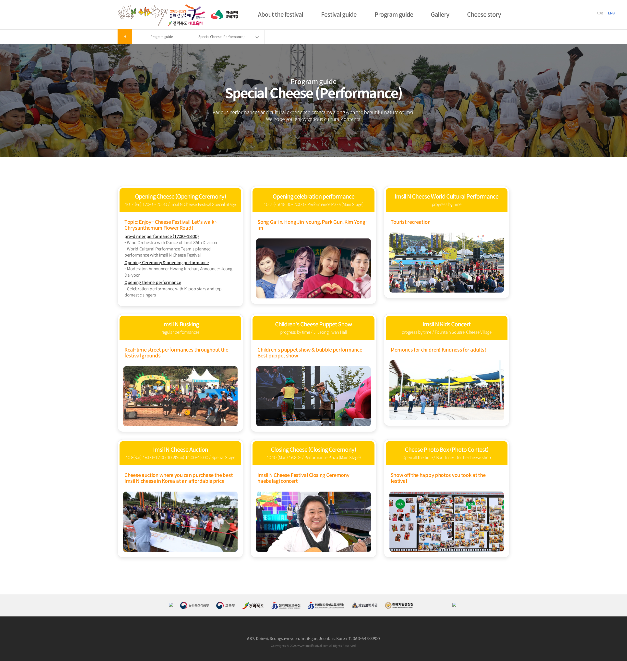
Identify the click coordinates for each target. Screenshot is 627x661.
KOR (599, 13)
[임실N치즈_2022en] (162, 4)
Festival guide (339, 14)
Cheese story (484, 14)
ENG (611, 13)
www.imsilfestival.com (312, 646)
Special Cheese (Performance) (221, 37)
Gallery (440, 14)
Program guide (393, 14)
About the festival (280, 14)
